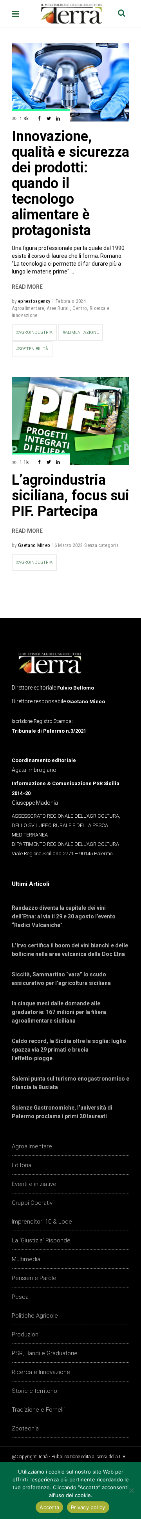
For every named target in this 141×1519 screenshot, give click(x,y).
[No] (131, 1490)
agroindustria (35, 332)
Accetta (49, 1507)
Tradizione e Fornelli (38, 1409)
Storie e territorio (34, 1390)
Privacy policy (88, 1507)
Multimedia (26, 1259)
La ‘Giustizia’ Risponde (41, 1240)
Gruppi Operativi (33, 1202)
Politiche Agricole (35, 1315)
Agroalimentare (28, 308)
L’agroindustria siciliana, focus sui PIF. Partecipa (70, 496)
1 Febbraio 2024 (69, 301)
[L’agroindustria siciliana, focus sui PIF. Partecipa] (70, 421)
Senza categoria (101, 545)
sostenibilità (33, 348)
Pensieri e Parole (34, 1278)
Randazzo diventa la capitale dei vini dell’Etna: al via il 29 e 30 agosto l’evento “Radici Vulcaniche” (64, 916)
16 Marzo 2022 (67, 545)
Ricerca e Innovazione (41, 1372)
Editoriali (23, 1165)
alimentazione (82, 332)
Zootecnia (25, 1428)
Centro (79, 308)
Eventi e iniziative (34, 1184)
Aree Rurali (58, 308)
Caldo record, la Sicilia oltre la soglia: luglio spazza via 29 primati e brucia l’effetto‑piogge (69, 1049)
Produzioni (26, 1334)
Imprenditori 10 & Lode (42, 1221)
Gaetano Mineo (34, 545)
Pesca (20, 1296)
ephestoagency (34, 301)
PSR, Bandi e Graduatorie (45, 1353)
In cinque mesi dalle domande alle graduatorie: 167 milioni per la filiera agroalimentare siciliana (59, 1012)
